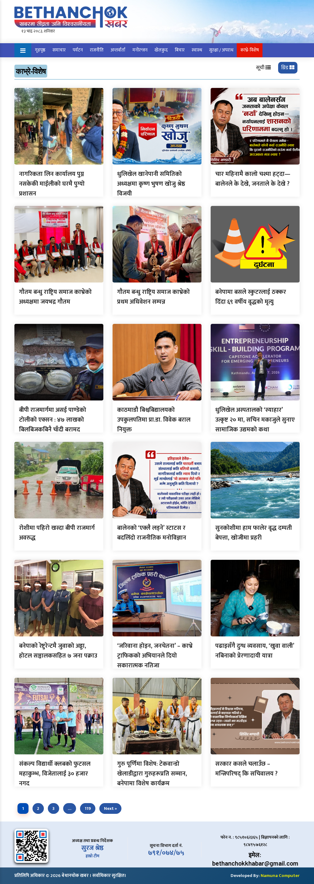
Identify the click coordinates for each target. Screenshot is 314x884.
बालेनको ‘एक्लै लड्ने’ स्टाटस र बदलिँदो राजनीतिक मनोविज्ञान (151, 533)
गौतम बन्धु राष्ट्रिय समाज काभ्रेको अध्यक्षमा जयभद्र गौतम (55, 297)
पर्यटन (78, 50)
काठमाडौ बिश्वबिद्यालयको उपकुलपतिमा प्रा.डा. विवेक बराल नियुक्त (153, 420)
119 (88, 808)
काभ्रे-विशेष (249, 50)
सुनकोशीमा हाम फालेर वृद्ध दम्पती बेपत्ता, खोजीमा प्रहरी (253, 533)
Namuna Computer (280, 875)
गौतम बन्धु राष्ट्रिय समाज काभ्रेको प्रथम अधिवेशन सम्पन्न (153, 297)
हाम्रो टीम (92, 855)
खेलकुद (161, 50)
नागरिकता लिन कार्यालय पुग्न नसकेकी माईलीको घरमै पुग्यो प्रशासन (52, 184)
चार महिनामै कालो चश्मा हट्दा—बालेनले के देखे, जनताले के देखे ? (252, 179)
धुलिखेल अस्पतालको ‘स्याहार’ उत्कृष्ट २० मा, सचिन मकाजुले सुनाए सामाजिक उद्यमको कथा (255, 420)
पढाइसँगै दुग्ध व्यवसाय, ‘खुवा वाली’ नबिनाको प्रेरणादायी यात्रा (254, 651)
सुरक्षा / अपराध (221, 50)
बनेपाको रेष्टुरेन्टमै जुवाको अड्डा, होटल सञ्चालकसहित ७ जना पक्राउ (58, 651)
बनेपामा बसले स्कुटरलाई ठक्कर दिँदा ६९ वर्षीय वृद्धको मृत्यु (250, 297)
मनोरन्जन (139, 50)
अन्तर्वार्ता (118, 50)
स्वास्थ (197, 50)
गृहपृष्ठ (40, 50)
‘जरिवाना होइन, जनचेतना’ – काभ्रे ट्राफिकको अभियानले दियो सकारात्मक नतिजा (155, 656)
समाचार (59, 50)
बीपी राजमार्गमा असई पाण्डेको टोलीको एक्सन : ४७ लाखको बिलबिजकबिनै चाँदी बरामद (52, 420)
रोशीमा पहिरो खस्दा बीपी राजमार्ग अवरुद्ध (57, 533)
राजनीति (97, 50)
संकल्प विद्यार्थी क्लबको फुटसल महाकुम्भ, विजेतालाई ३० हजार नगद (54, 774)
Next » (110, 808)
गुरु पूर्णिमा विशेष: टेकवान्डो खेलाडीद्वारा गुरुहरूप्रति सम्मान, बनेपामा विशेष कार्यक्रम (152, 774)
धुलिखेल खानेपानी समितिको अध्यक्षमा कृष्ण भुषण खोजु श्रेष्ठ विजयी (151, 184)
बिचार (180, 50)
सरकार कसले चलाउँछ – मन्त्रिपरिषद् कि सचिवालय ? (246, 769)
